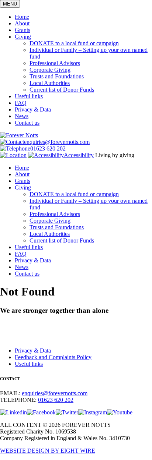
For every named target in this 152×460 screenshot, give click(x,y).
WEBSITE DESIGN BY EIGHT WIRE (47, 450)
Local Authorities (50, 83)
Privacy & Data (33, 109)
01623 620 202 (48, 148)
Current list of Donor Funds (62, 89)
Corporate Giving (50, 70)
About (22, 23)
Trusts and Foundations (57, 76)
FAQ (21, 103)
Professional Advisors (55, 63)
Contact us (27, 123)
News (21, 116)
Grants (22, 30)
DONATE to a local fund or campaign (74, 43)
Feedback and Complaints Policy (53, 357)
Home (22, 17)
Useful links (29, 96)
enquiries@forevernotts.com (57, 142)
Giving (23, 36)
